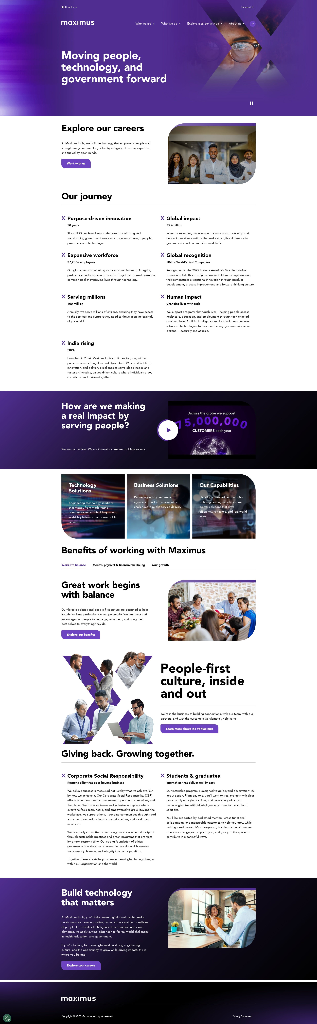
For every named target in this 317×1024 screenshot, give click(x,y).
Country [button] (69, 7)
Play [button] (168, 430)
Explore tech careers (81, 965)
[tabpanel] (158, 610)
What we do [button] (169, 23)
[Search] (253, 24)
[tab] (73, 565)
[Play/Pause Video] (251, 103)
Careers (245, 7)
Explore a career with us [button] (203, 23)
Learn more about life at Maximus (189, 729)
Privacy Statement (242, 1016)
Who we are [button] (143, 23)
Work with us (76, 163)
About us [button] (235, 23)
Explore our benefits (81, 635)
